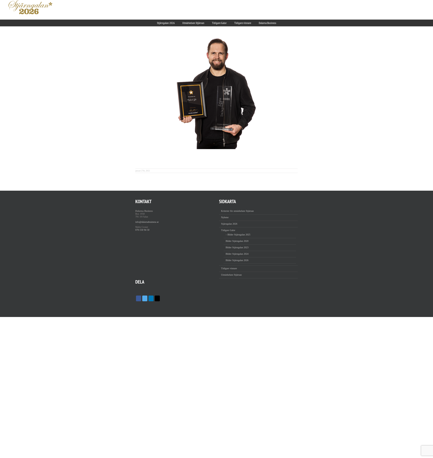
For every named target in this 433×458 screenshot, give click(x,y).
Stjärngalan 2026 (229, 224)
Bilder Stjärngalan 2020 (237, 241)
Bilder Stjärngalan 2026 (237, 260)
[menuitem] (165, 23)
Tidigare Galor (228, 230)
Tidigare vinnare (229, 268)
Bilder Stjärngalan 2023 (237, 247)
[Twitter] (144, 298)
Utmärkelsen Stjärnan (231, 275)
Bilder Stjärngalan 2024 (237, 254)
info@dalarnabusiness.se (147, 222)
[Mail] (157, 298)
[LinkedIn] (151, 298)
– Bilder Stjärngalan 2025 (238, 234)
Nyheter (225, 217)
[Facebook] (138, 298)
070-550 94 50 (142, 230)
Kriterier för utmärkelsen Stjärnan (237, 211)
